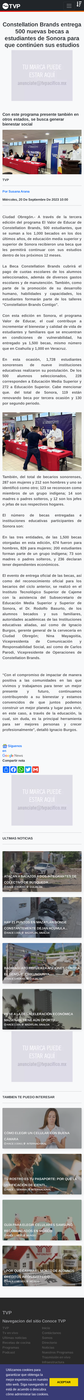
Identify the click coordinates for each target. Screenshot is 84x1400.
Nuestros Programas (57, 1352)
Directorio (49, 1342)
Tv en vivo (10, 1333)
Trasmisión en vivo (56, 1357)
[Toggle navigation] (69, 6)
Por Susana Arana (16, 191)
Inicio (46, 1328)
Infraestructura (53, 1362)
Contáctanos (51, 1333)
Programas (10, 1347)
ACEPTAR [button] (64, 1382)
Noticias (48, 1347)
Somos (47, 1337)
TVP (5, 1328)
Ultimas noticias (14, 1337)
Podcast (8, 1352)
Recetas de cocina (16, 1342)
